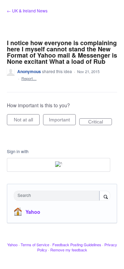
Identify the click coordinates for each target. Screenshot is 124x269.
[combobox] (58, 196)
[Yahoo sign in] (58, 165)
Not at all (27, 121)
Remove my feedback (68, 249)
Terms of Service (35, 244)
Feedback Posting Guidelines (76, 244)
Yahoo (32, 211)
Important (62, 121)
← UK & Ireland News (27, 10)
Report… (29, 78)
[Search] (104, 196)
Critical (100, 122)
